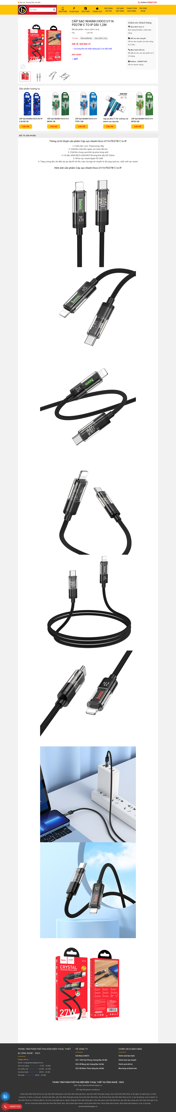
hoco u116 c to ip (101, 38)
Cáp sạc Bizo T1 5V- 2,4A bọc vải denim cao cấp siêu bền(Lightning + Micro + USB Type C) (115, 120)
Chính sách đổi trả (126, 1064)
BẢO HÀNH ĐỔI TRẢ (108, 9)
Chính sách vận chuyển (127, 1060)
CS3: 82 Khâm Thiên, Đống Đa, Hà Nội (89, 1068)
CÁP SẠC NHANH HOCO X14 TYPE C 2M (86, 120)
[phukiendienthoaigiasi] (22, 10)
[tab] (27, 135)
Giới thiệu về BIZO (82, 1056)
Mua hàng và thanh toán (128, 1068)
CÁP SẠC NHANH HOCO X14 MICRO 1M (58, 120)
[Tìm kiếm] (54, 10)
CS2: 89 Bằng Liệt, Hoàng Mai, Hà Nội (89, 1064)
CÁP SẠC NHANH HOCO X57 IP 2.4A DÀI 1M (31, 120)
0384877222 (149, 2)
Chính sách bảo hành (127, 1056)
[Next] (66, 45)
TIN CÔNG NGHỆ (143, 9)
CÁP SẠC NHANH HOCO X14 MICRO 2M (142, 120)
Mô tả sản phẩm (27, 136)
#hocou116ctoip (86, 38)
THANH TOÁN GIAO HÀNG (131, 9)
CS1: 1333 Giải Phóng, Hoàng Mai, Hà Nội (91, 1060)
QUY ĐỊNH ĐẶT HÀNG (120, 9)
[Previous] (24, 45)
